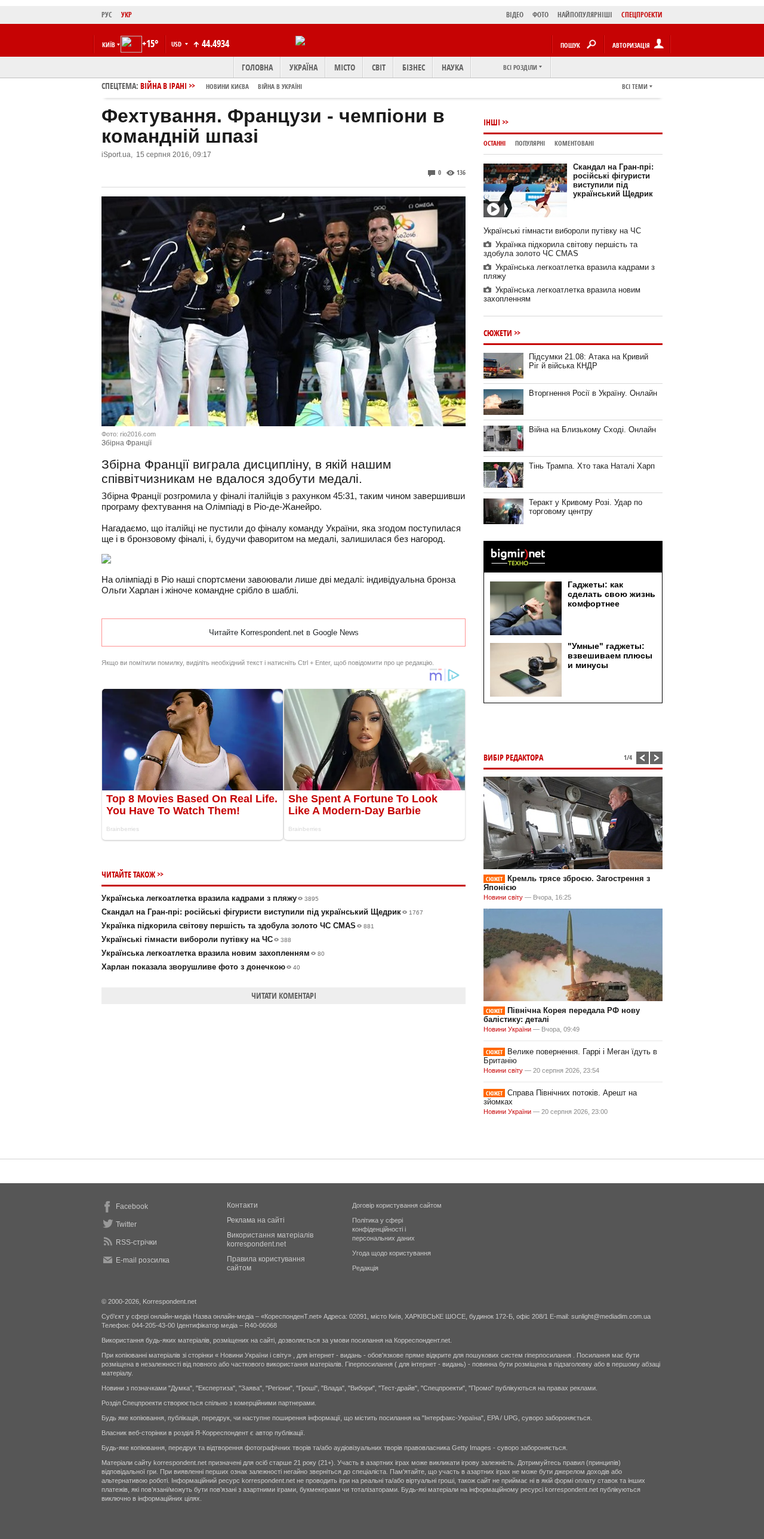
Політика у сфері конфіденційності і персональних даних (383, 1229)
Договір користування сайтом (397, 1205)
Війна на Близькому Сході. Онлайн (592, 429)
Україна (303, 67)
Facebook (132, 1206)
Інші (491, 122)
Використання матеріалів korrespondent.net (270, 1239)
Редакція (365, 1268)
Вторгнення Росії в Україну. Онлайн (593, 393)
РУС (106, 15)
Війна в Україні (280, 86)
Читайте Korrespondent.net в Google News (284, 632)
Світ (379, 67)
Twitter (126, 1224)
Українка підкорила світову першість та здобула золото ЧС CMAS (237, 925)
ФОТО (540, 15)
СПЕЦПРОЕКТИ (642, 15)
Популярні (530, 142)
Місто (344, 67)
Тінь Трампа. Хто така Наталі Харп (592, 465)
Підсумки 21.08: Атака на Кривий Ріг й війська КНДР (588, 361)
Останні (494, 142)
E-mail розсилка (143, 1260)
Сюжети (497, 332)
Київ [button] (108, 44)
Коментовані (574, 142)
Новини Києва (227, 86)
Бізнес (413, 67)
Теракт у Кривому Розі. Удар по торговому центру (585, 507)
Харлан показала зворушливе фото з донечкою (200, 966)
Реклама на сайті (256, 1220)
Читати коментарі (283, 995)
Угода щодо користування (391, 1253)
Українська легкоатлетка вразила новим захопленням (213, 953)
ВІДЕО (514, 15)
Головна (257, 67)
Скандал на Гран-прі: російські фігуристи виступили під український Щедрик (262, 911)
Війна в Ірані (221, 85)
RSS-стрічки (136, 1242)
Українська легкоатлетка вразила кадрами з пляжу (210, 898)
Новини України (507, 1029)
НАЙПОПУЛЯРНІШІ (584, 15)
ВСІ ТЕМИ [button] (635, 86)
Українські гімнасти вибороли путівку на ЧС (196, 939)
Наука (452, 67)
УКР (126, 15)
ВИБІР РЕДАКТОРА (513, 757)
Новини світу (503, 897)
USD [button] (177, 43)
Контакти (242, 1205)
